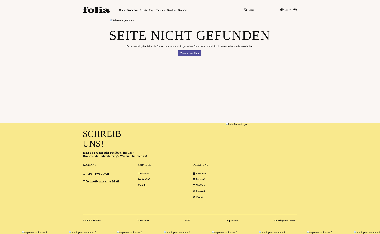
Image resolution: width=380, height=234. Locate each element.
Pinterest (200, 191)
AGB (187, 220)
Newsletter (143, 173)
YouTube (200, 185)
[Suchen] (245, 9)
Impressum (232, 220)
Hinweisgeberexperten (285, 220)
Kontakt (142, 185)
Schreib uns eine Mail (102, 181)
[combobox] (262, 9)
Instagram (201, 173)
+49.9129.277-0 (97, 174)
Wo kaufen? (144, 179)
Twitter (199, 197)
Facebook (201, 179)
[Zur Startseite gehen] (99, 9)
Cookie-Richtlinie (91, 220)
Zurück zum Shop (189, 53)
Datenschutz (143, 220)
